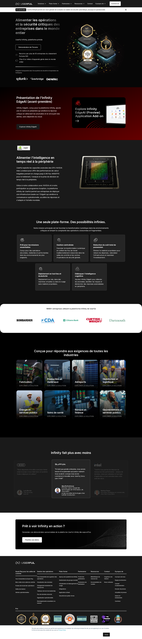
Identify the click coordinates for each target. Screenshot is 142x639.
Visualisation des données (44, 582)
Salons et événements (118, 596)
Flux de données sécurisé (44, 594)
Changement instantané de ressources (44, 586)
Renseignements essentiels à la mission (46, 602)
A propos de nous (120, 577)
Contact (90, 3)
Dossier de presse (120, 589)
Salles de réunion (20, 589)
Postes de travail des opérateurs (24, 585)
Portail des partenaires (81, 577)
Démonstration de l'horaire (28, 47)
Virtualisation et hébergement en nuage (68, 584)
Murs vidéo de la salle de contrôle (25, 582)
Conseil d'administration (119, 584)
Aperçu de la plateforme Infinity (68, 577)
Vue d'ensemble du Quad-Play (24, 579)
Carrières (117, 601)
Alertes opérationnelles (22, 592)
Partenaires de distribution (82, 583)
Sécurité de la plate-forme (66, 596)
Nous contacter (108, 582)
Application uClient (64, 592)
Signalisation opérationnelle (45, 597)
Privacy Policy (62, 630)
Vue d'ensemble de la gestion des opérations (47, 577)
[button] (42, 4)
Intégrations (62, 589)
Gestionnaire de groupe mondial (68, 580)
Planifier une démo (32, 540)
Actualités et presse (121, 592)
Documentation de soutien (96, 583)
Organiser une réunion (108, 577)
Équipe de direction (120, 580)
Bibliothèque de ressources (95, 577)
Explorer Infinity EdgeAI (28, 127)
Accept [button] (106, 634)
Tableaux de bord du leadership (46, 591)
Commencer (115, 3)
